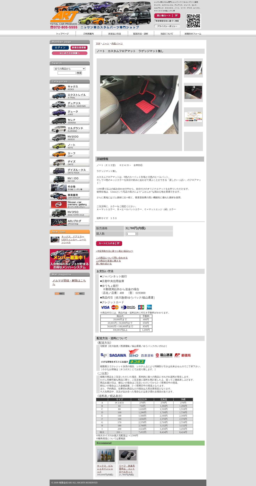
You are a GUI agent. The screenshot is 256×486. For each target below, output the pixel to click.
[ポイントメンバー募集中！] (70, 269)
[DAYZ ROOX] (70, 174)
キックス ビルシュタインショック (105, 468)
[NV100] (70, 183)
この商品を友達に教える (108, 260)
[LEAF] (70, 158)
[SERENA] (70, 124)
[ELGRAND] (70, 133)
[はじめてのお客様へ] (69, 54)
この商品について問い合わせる (112, 257)
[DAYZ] (70, 166)
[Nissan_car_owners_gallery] (70, 208)
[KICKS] (70, 91)
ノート (105, 43)
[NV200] (70, 141)
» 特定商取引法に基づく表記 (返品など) (114, 251)
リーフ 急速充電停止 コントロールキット (127, 468)
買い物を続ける (104, 263)
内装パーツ (117, 43)
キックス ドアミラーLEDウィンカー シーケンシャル (73, 239)
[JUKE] (70, 116)
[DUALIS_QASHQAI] (70, 108)
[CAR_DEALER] (70, 199)
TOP (98, 43)
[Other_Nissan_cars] (70, 191)
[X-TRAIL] (70, 99)
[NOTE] (70, 149)
